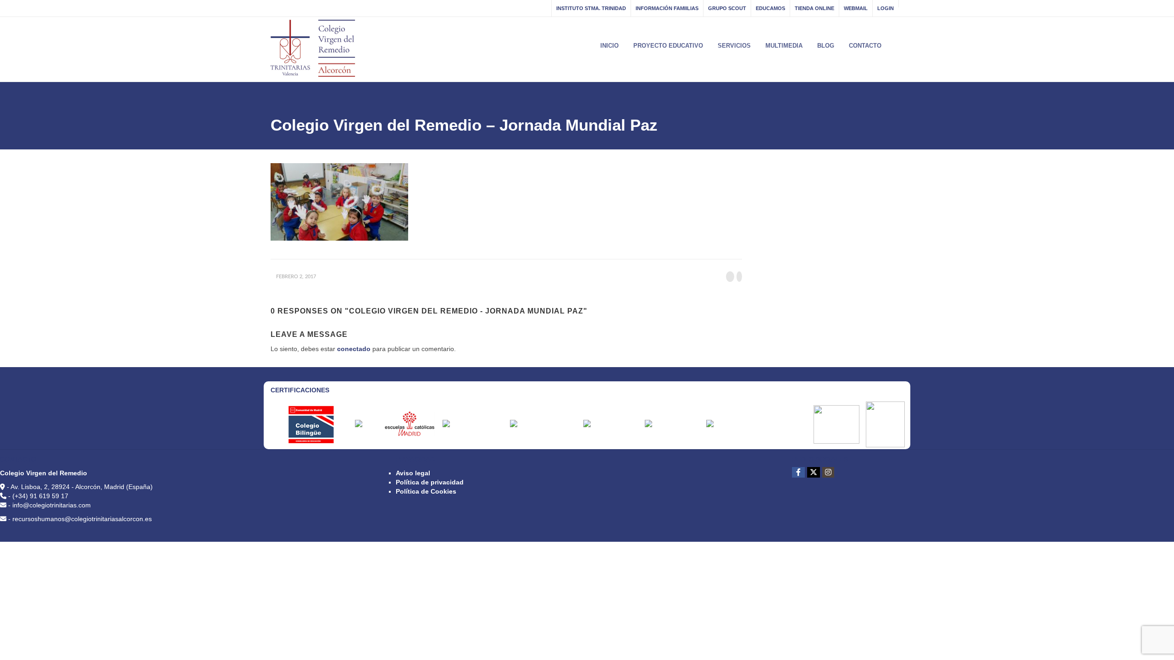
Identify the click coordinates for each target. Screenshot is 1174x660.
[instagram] (828, 472)
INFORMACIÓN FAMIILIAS (667, 8)
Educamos (770, 8)
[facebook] (798, 472)
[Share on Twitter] (739, 276)
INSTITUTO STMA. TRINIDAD (591, 8)
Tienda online (814, 8)
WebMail (856, 8)
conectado (354, 348)
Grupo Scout (727, 8)
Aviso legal (413, 473)
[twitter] (813, 472)
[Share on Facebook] (730, 276)
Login (885, 8)
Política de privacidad (430, 482)
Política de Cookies (426, 491)
